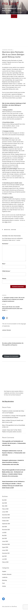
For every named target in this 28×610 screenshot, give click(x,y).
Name (4, 263)
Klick (6, 222)
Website (4, 278)
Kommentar (5, 243)
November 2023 (6, 529)
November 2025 (6, 517)
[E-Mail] (7, 318)
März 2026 (4, 506)
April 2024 (4, 526)
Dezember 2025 (6, 514)
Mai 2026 (4, 500)
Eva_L (11, 49)
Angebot (4, 571)
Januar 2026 (5, 511)
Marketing (7, 229)
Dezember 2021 (6, 553)
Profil (3, 583)
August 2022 (5, 547)
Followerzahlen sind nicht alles (10, 464)
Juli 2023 (4, 532)
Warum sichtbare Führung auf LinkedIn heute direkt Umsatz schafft (12, 486)
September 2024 (6, 523)
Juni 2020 (4, 559)
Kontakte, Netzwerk (6, 574)
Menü (14, 16)
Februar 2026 (5, 509)
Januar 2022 (5, 550)
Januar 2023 (5, 541)
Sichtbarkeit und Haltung (11, 9)
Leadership (4, 577)
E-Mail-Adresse (6, 271)
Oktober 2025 (5, 520)
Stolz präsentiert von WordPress (9, 606)
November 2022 (6, 544)
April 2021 (4, 556)
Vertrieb (13, 229)
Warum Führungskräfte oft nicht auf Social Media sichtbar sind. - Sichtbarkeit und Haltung (13, 472)
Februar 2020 (5, 562)
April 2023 (4, 538)
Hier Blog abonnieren (8, 401)
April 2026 (4, 503)
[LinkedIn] (3, 318)
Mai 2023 (4, 535)
